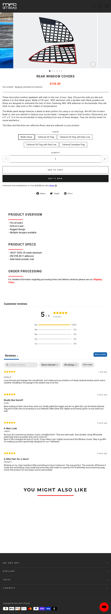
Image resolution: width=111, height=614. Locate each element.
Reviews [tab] (11, 355)
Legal (7, 580)
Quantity (55, 153)
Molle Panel (26, 137)
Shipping (18, 87)
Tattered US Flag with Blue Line (75, 137)
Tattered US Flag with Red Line (41, 144)
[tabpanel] (55, 419)
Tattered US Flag (46, 137)
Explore (9, 571)
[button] (55, 324)
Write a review (100, 354)
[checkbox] (88, 364)
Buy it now (55, 179)
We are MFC (11, 563)
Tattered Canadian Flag (73, 144)
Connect (9, 588)
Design (55, 132)
